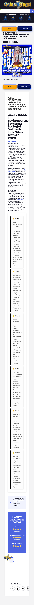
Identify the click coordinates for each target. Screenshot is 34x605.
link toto (12, 566)
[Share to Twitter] (12, 588)
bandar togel (13, 567)
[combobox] (15, 11)
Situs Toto (20, 199)
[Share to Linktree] (23, 588)
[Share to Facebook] (18, 588)
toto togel (12, 564)
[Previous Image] (3, 60)
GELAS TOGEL (13, 570)
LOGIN (9, 28)
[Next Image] (30, 60)
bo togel (12, 563)
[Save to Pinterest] (28, 588)
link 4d (11, 569)
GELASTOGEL (12, 142)
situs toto (12, 572)
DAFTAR (25, 28)
